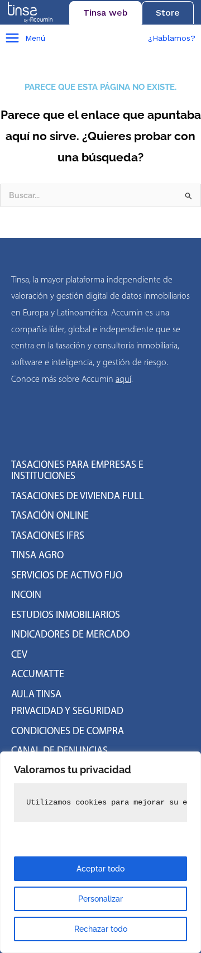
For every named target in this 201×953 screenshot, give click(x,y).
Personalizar (100, 898)
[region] (100, 852)
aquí (123, 378)
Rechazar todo (100, 929)
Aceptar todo (100, 868)
